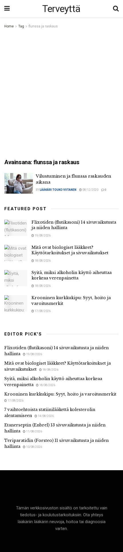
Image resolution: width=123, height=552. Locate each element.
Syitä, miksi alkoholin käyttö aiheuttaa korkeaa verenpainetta (71, 275)
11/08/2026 (33, 431)
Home (9, 26)
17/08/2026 (42, 311)
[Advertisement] (61, 94)
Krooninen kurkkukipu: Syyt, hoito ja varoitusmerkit (60, 394)
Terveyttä (61, 8)
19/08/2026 (42, 235)
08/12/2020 (90, 189)
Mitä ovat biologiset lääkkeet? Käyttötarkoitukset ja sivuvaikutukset (69, 250)
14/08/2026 (45, 416)
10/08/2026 (33, 446)
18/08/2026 (42, 260)
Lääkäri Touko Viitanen (58, 189)
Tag (21, 26)
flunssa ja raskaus (43, 26)
